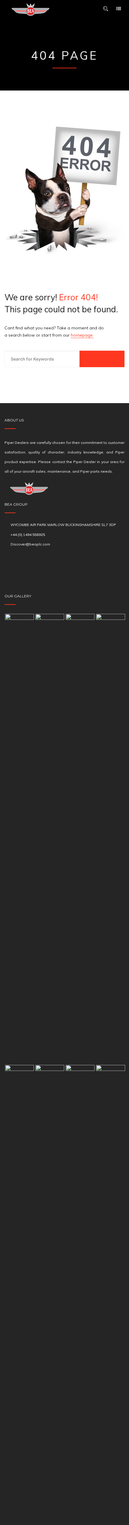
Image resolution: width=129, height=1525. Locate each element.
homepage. (82, 335)
